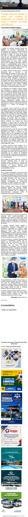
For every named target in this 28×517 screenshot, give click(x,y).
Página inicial (14, 343)
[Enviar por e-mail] (1, 300)
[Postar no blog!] (3, 300)
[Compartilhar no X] (4, 300)
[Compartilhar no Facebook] (6, 300)
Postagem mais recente (7, 342)
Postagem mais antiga (21, 342)
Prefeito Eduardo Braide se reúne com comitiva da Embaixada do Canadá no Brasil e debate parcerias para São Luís (14, 19)
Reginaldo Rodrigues (16, 27)
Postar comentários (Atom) (13, 346)
